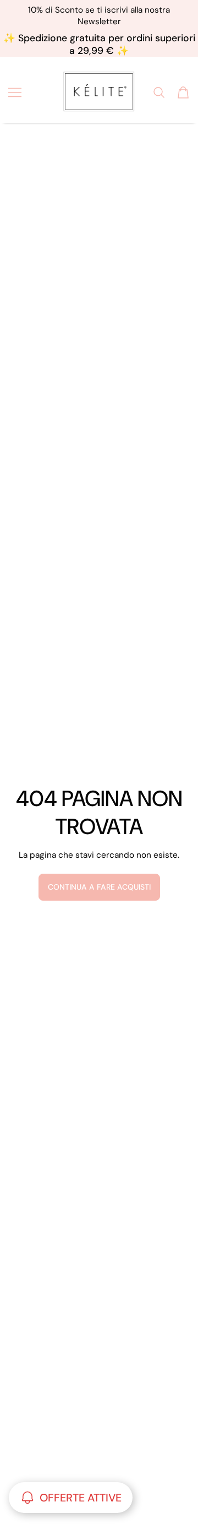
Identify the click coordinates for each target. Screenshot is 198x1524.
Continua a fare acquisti (99, 887)
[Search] (159, 92)
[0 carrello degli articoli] (183, 92)
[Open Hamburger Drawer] (14, 92)
